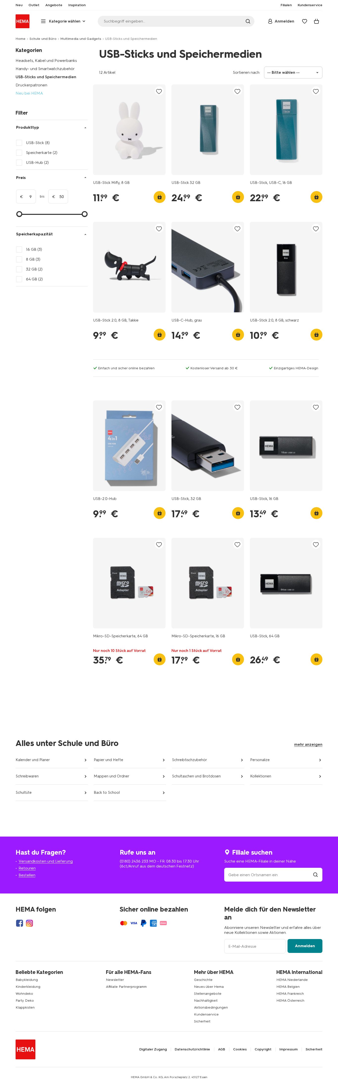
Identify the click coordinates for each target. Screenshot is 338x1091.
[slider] (19, 214)
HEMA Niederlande (292, 980)
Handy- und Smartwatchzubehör (45, 68)
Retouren (27, 868)
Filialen (286, 5)
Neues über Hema (209, 987)
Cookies (240, 1049)
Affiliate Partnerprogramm (126, 987)
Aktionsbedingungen (211, 1007)
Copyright (263, 1049)
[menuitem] (19, 5)
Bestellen (27, 875)
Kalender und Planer (33, 760)
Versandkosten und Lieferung (46, 861)
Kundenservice (206, 1014)
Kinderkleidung (28, 987)
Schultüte (24, 792)
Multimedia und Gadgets (80, 39)
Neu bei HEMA (29, 93)
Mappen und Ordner (111, 776)
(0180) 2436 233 (134, 861)
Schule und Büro (42, 39)
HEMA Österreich (290, 1000)
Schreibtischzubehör (189, 760)
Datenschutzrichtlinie (192, 1049)
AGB (221, 1049)
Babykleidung (27, 980)
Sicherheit (202, 1021)
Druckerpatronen (31, 85)
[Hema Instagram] (29, 923)
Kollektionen (260, 776)
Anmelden (305, 945)
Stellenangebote (207, 994)
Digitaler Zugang (153, 1049)
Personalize (260, 760)
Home (20, 39)
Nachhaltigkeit (205, 1000)
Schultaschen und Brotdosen (196, 776)
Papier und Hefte (108, 760)
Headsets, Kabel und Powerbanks (46, 60)
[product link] (129, 129)
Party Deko (25, 1000)
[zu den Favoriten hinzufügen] (159, 91)
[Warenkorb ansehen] (316, 21)
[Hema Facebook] (19, 923)
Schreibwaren (27, 776)
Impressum (288, 1049)
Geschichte (203, 980)
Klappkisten (25, 1007)
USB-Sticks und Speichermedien (46, 76)
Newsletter (115, 980)
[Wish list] (305, 21)
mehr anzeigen (308, 744)
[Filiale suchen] (315, 875)
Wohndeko (24, 994)
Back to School (107, 792)
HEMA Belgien (288, 987)
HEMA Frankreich (290, 994)
